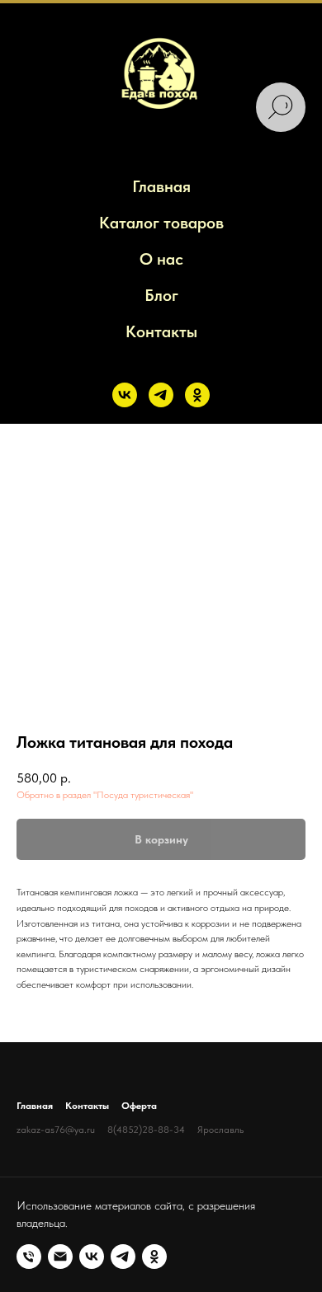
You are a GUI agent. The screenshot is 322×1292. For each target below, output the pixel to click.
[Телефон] (29, 1256)
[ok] (197, 395)
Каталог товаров (161, 223)
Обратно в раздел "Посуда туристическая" (105, 795)
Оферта (139, 1105)
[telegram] (161, 395)
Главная (161, 186)
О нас (161, 259)
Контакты (161, 331)
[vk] (124, 395)
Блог (161, 295)
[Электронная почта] (60, 1256)
